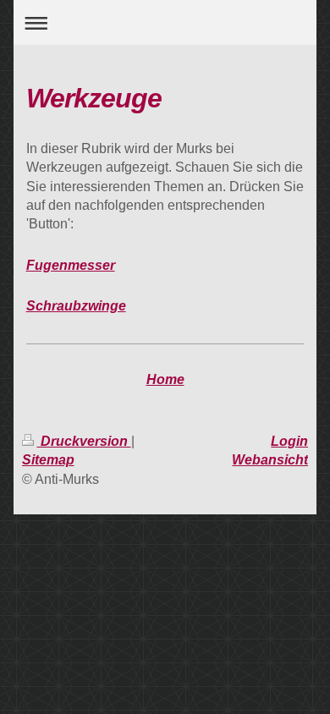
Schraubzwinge (76, 306)
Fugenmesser (70, 265)
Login (289, 441)
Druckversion (84, 441)
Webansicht (270, 460)
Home (165, 379)
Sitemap (48, 460)
